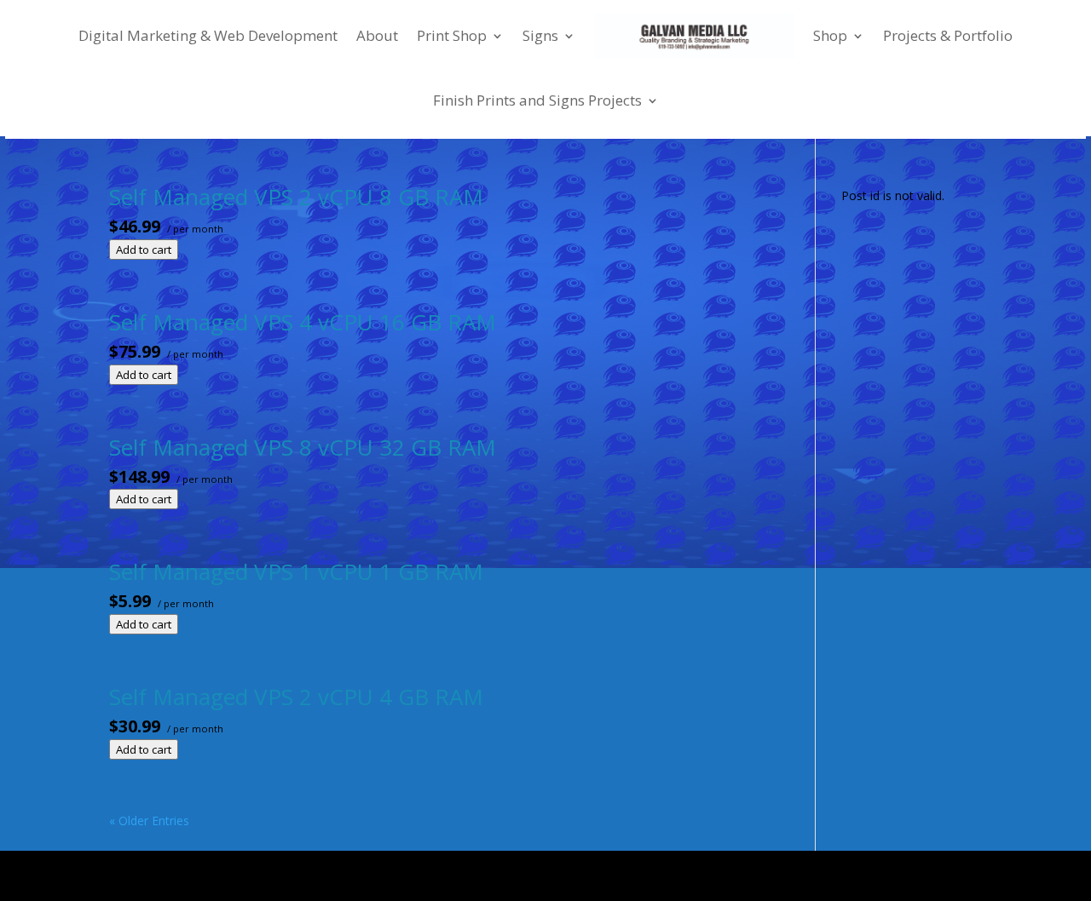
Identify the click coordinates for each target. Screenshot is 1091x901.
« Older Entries (149, 820)
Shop (830, 35)
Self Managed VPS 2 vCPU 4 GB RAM (296, 696)
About (377, 35)
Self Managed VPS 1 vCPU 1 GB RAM (296, 571)
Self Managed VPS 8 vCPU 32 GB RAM (302, 447)
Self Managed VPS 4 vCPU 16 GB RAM (302, 322)
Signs (540, 35)
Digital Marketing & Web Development (208, 35)
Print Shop (452, 35)
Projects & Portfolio (948, 35)
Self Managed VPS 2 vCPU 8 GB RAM (296, 196)
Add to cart (143, 249)
